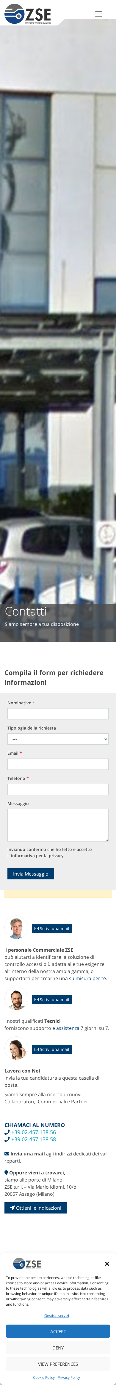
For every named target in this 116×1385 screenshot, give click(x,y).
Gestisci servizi (56, 1315)
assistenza (67, 1028)
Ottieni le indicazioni (38, 1208)
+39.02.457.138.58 (33, 1139)
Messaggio (18, 803)
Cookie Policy (44, 1377)
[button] (107, 1263)
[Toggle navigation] (99, 14)
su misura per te (87, 978)
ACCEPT (58, 1331)
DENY (58, 1348)
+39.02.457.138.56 (33, 1132)
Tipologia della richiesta (31, 728)
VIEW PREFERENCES (58, 1364)
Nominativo (21, 703)
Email (14, 753)
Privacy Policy (69, 1377)
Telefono (18, 778)
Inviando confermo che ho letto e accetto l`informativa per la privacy (49, 852)
